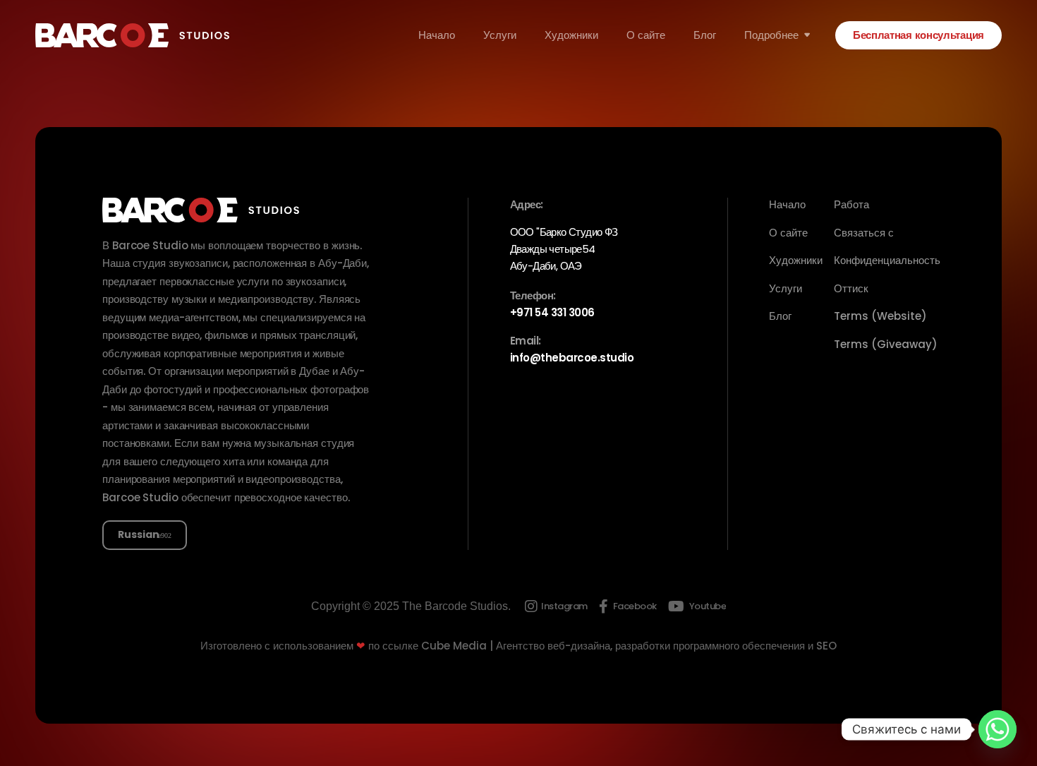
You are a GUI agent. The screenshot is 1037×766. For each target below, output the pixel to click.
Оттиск (851, 288)
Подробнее (771, 35)
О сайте (645, 35)
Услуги (499, 35)
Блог (704, 35)
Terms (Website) (880, 316)
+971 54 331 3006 (552, 312)
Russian (138, 534)
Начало (436, 35)
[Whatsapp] (997, 729)
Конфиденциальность (887, 260)
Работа (851, 204)
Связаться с (864, 232)
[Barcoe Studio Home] (132, 35)
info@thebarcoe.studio (572, 357)
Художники (571, 35)
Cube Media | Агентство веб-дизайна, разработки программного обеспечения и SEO (629, 645)
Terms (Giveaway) (886, 344)
